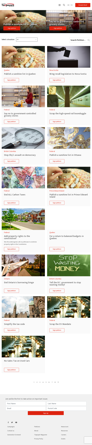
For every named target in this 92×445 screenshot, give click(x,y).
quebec (7, 70)
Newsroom (64, 426)
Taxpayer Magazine (40, 434)
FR (71, 5)
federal (6, 109)
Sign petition (12, 28)
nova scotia (53, 70)
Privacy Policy (38, 438)
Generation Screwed (14, 434)
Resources (64, 430)
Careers (63, 434)
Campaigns (11, 426)
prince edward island (56, 190)
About (36, 430)
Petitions (37, 426)
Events (63, 438)
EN (68, 5)
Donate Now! (83, 5)
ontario (7, 278)
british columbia (10, 151)
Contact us (10, 430)
